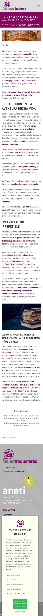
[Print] (8, 44)
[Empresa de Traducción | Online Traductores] (13, 5)
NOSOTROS (8, 515)
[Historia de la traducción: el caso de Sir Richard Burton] (21, 35)
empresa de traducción (22, 54)
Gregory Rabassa (12, 80)
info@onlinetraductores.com (16, 471)
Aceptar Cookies (20, 601)
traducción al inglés (31, 238)
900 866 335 (10, 468)
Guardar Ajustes (20, 606)
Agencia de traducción (8, 437)
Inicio (4, 24)
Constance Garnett (28, 80)
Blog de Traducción (13, 24)
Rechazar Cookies (20, 612)
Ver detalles (21, 594)
